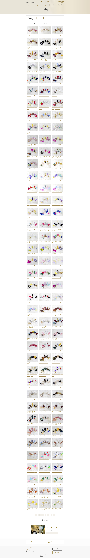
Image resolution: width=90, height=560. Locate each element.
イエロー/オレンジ (29, 497)
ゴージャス (41, 59)
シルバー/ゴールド (41, 60)
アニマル (40, 338)
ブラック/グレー (41, 48)
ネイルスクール (41, 555)
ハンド (61, 47)
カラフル (28, 60)
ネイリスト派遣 (41, 556)
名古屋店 (40, 554)
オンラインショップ (47, 555)
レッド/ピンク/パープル (29, 48)
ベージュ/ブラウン (41, 315)
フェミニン (41, 71)
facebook (28, 551)
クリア (53, 133)
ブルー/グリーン (53, 157)
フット (36, 47)
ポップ (27, 59)
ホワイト (57, 48)
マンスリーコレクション (32, 47)
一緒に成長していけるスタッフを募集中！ (57, 549)
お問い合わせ (47, 554)
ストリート (28, 83)
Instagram (34, 551)
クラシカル (28, 47)
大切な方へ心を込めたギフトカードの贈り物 (57, 552)
